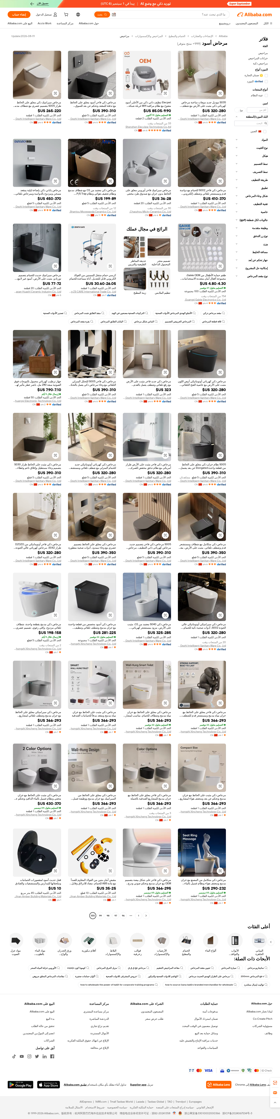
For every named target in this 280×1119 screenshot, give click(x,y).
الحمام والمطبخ (177, 36)
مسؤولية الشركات (262, 1026)
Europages (195, 1101)
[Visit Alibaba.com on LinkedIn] (44, 1056)
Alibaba (223, 36)
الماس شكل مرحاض (144, 321)
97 (115, 915)
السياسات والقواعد (207, 1047)
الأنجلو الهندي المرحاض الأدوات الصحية (173, 313)
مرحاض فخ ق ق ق (137, 968)
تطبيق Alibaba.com (75, 1084)
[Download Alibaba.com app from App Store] (48, 1084)
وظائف (268, 1033)
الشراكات (49, 1040)
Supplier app (138, 1084)
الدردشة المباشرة (99, 1018)
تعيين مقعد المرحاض (200, 968)
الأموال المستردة (99, 1033)
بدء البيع (50, 1018)
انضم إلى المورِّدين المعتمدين (38, 1033)
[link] (275, 1083)
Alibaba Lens (258, 1084)
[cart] (66, 15)
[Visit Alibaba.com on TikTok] (14, 1056)
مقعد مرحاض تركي (212, 313)
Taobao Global (155, 1101)
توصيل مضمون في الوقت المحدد (200, 1026)
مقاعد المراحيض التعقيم (168, 968)
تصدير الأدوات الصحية (53, 313)
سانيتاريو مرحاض (255, 968)
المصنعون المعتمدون (152, 1011)
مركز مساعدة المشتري (96, 1011)
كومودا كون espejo (76, 968)
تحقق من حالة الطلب (42, 1026)
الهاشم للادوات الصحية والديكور (163, 976)
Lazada (140, 1101)
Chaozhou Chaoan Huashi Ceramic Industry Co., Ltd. (37, 291)
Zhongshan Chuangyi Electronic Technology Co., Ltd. (37, 400)
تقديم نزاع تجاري (100, 1026)
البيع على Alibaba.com (42, 1011)
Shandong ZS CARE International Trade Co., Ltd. (92, 291)
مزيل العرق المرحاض (107, 968)
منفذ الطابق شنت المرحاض (87, 313)
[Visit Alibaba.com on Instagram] (29, 1056)
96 (123, 915)
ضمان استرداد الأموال (206, 1018)
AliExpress (86, 1101)
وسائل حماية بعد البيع (206, 1033)
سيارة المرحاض (228, 968)
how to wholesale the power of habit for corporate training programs (117, 984)
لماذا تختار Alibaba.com (259, 1011)
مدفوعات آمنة (210, 1011)
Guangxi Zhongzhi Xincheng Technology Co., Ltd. (92, 643)
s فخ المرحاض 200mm (252, 976)
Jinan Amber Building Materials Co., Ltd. (92, 896)
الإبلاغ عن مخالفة (99, 1047)
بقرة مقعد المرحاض (80, 321)
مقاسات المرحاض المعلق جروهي (48, 976)
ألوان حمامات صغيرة (85, 976)
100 (93, 915)
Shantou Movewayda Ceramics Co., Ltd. (92, 211)
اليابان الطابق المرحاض (112, 321)
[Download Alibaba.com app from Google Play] (20, 1084)
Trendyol (180, 1101)
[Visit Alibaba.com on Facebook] (52, 1056)
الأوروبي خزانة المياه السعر (43, 968)
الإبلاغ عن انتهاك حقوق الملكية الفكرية (88, 1040)
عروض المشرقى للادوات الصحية (121, 976)
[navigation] (251, 476)
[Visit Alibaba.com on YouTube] (21, 1056)
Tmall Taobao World (121, 1101)
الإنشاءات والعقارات (202, 36)
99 (100, 915)
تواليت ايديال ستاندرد (254, 984)
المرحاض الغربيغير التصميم (178, 321)
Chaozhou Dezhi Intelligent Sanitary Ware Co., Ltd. (202, 118)
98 (108, 915)
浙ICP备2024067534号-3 (237, 1113)
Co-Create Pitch (262, 1018)
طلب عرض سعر (154, 1018)
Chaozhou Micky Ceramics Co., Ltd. (150, 211)
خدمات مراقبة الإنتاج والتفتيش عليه (198, 1040)
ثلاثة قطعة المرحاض (211, 321)
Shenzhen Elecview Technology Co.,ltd (148, 126)
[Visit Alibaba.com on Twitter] (37, 1056)
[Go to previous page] (146, 915)
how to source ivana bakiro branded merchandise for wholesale (199, 984)
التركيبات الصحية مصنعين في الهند (128, 313)
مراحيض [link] (124, 36)
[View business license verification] (174, 1113)
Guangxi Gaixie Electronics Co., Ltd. (205, 299)
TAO (169, 1101)
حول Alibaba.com (261, 1003)
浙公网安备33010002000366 (202, 1113)
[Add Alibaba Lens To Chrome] (218, 1084)
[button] (114, 14)
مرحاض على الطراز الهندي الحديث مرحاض (209, 976)
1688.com (101, 1101)
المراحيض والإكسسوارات (149, 36)
